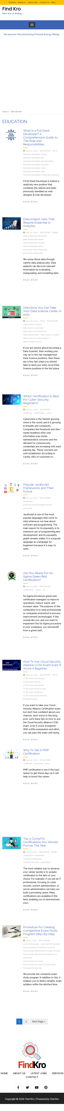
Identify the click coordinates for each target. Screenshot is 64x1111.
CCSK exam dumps (31, 682)
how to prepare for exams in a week (39, 947)
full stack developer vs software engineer (41, 175)
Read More (30, 202)
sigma (38, 590)
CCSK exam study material (35, 695)
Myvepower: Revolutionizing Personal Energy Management (32, 34)
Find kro (12, 2)
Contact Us (44, 2)
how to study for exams (33, 961)
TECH (54, 151)
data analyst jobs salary (33, 246)
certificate (27, 413)
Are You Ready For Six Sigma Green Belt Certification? (38, 576)
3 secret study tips (31, 944)
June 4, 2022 (31, 940)
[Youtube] (36, 1087)
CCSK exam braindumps (33, 678)
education (38, 763)
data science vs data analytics (36, 338)
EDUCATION (45, 151)
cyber (49, 413)
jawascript (27, 508)
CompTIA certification (32, 859)
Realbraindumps (30, 699)
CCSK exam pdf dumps (33, 685)
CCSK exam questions (33, 692)
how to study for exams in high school (39, 964)
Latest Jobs (32, 2)
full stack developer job (33, 158)
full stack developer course (35, 154)
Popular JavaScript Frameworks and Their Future (38, 488)
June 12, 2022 (31, 760)
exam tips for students (50, 944)
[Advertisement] (32, 71)
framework (28, 501)
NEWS (55, 232)
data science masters (50, 335)
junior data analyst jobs (33, 253)
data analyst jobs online (33, 239)
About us (21, 2)
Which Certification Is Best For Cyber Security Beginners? (41, 399)
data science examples (33, 328)
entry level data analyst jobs (35, 250)
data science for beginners (35, 331)
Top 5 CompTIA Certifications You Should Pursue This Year (40, 842)
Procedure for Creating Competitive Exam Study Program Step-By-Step (40, 930)
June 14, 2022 (31, 409)
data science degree (32, 324)
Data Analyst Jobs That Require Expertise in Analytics (39, 222)
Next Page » (38, 1021)
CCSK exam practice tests (34, 689)
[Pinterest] (45, 1087)
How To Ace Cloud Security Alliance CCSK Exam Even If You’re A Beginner (42, 665)
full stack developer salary (34, 168)
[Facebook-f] (18, 1087)
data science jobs (31, 335)
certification (39, 413)
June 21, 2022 (31, 151)
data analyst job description (35, 236)
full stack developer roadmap (36, 164)
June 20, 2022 (31, 321)
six (44, 590)
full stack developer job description (38, 161)
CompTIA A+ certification (33, 855)
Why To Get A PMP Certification (36, 751)
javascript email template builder (37, 505)
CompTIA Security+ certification (36, 862)
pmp (47, 763)
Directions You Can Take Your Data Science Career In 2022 (42, 311)
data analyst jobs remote (34, 243)
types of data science (32, 342)
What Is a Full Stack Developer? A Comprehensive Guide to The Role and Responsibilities (40, 137)
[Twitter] (27, 1087)
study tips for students (32, 968)
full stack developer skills (34, 171)
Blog (53, 2)
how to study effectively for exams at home (42, 951)
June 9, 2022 (31, 852)
